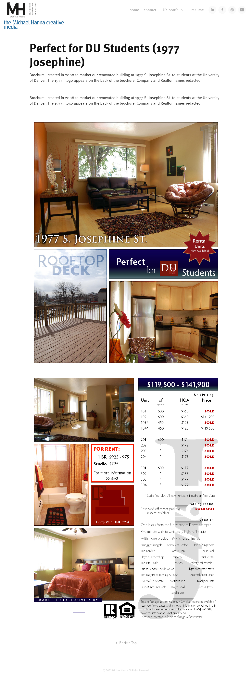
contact (150, 9)
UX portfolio (173, 9)
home (134, 9)
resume (197, 9)
